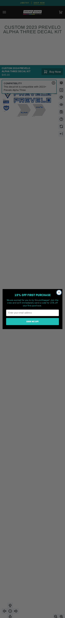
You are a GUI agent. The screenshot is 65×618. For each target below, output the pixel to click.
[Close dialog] (59, 292)
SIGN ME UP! (32, 321)
